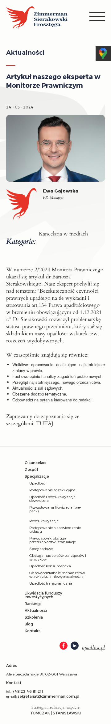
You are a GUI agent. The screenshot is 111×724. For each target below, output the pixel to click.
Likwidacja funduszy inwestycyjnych (43, 595)
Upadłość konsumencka (50, 566)
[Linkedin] (75, 646)
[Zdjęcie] (24, 205)
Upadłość (37, 483)
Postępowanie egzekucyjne (52, 490)
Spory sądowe (41, 548)
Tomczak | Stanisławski (55, 713)
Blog (29, 624)
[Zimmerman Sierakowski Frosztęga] (37, 18)
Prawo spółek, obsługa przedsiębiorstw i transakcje (52, 540)
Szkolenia (34, 617)
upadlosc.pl (93, 647)
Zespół (31, 469)
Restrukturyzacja (44, 521)
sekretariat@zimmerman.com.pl (48, 696)
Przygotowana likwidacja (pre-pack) (55, 509)
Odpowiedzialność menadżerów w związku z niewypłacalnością (57, 574)
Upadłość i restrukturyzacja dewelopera (52, 498)
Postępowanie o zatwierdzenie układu (55, 529)
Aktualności (36, 610)
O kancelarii (35, 462)
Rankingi (33, 603)
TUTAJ (44, 423)
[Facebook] (64, 646)
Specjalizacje (37, 476)
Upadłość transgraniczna (50, 583)
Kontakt (32, 631)
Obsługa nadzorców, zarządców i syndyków (57, 557)
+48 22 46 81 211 (27, 691)
